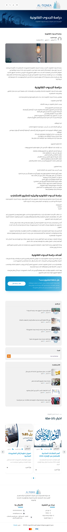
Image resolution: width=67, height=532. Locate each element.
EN (17, 5)
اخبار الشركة (52, 22)
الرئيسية (59, 22)
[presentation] (3, 452)
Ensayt (15, 525)
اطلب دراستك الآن (16, 283)
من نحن (47, 510)
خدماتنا (47, 513)
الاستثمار (32, 259)
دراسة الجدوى (17, 199)
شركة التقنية (47, 518)
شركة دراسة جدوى (47, 516)
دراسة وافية (27, 245)
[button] (32, 478)
